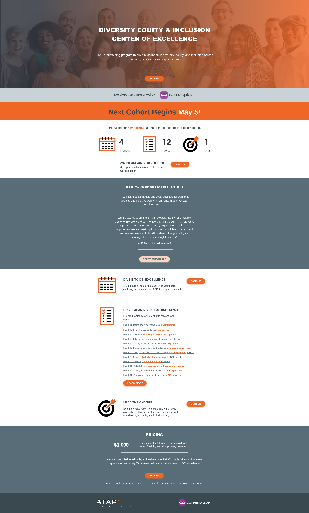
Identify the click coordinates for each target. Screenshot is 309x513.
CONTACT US (144, 483)
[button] (149, 325)
